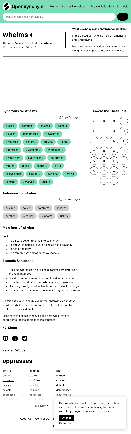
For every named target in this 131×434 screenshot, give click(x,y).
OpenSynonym (28, 6)
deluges (10, 133)
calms (26, 208)
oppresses (12, 149)
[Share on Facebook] (5, 338)
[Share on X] (15, 338)
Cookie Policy (65, 423)
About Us (25, 418)
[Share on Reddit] (24, 338)
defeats (62, 125)
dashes (7, 385)
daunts (33, 385)
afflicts (7, 370)
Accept (66, 417)
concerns (8, 380)
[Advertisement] (65, 83)
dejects (7, 389)
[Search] (122, 17)
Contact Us (42, 418)
